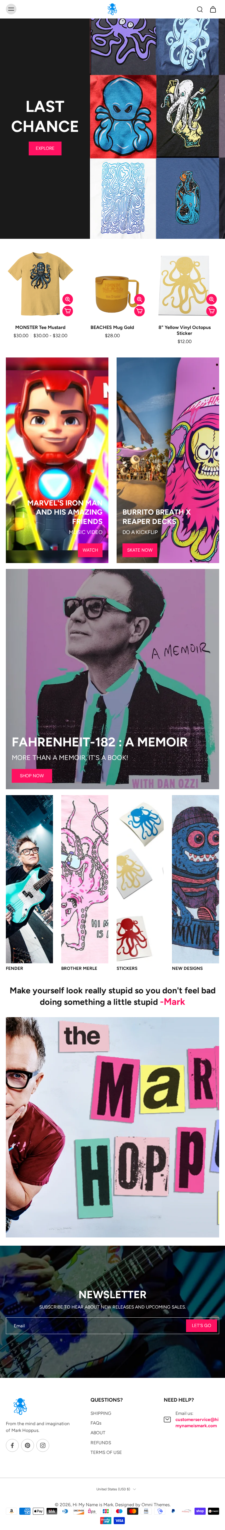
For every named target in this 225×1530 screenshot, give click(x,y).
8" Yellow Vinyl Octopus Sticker (184, 330)
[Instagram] (42, 1445)
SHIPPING (101, 1413)
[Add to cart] (67, 311)
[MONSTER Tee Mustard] (40, 284)
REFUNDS (101, 1442)
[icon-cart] (212, 9)
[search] (199, 9)
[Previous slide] (173, 230)
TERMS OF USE (106, 1452)
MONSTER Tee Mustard (40, 327)
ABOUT (98, 1432)
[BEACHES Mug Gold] (112, 284)
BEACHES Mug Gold (112, 327)
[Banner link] (112, 679)
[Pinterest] (27, 1445)
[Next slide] (204, 230)
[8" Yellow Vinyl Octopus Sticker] (184, 284)
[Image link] (57, 460)
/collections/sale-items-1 (114, 21)
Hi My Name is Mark (93, 1504)
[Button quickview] (67, 299)
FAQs (96, 1423)
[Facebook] (12, 1445)
